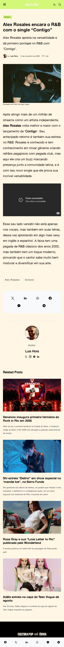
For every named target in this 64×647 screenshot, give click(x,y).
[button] (4, 4)
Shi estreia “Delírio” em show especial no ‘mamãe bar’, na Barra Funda (32, 479)
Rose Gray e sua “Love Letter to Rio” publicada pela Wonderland (29, 540)
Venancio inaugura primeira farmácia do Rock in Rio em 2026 (31, 418)
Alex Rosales (12, 279)
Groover (29, 279)
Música (7, 17)
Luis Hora (32, 351)
